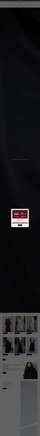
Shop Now (20, 225)
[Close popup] (27, 210)
